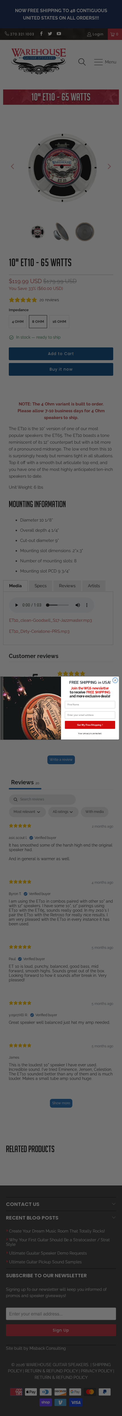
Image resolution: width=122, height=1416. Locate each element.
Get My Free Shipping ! (90, 724)
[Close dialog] (115, 680)
